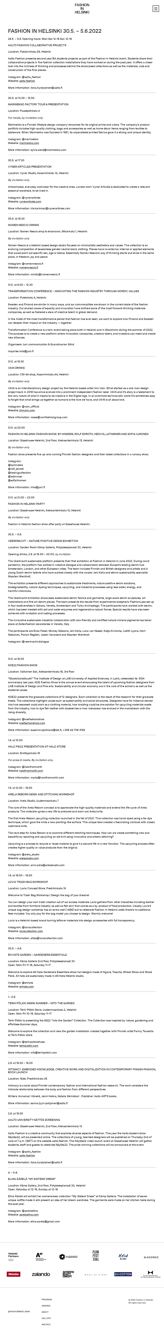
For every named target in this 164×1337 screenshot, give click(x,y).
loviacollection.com (31, 931)
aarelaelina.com (29, 1214)
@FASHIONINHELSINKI (19, 1311)
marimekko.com (29, 143)
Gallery (46, 1318)
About (45, 1312)
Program (47, 1299)
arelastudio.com (29, 858)
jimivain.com (27, 410)
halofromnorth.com (31, 770)
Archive (46, 1324)
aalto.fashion (27, 81)
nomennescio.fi (28, 267)
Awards (46, 1305)
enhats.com (26, 986)
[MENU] (156, 8)
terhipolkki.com (28, 1045)
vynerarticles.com (30, 201)
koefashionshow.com (32, 723)
